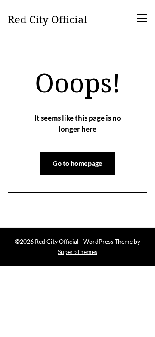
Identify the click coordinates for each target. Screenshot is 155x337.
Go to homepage (77, 163)
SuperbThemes (77, 251)
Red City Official (47, 19)
